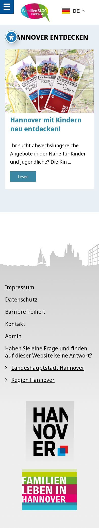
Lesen (23, 176)
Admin (13, 335)
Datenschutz (21, 299)
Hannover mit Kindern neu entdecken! (45, 124)
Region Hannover (33, 379)
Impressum (19, 287)
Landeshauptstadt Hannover (47, 367)
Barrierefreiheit (25, 311)
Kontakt (15, 323)
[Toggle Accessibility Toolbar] (11, 37)
